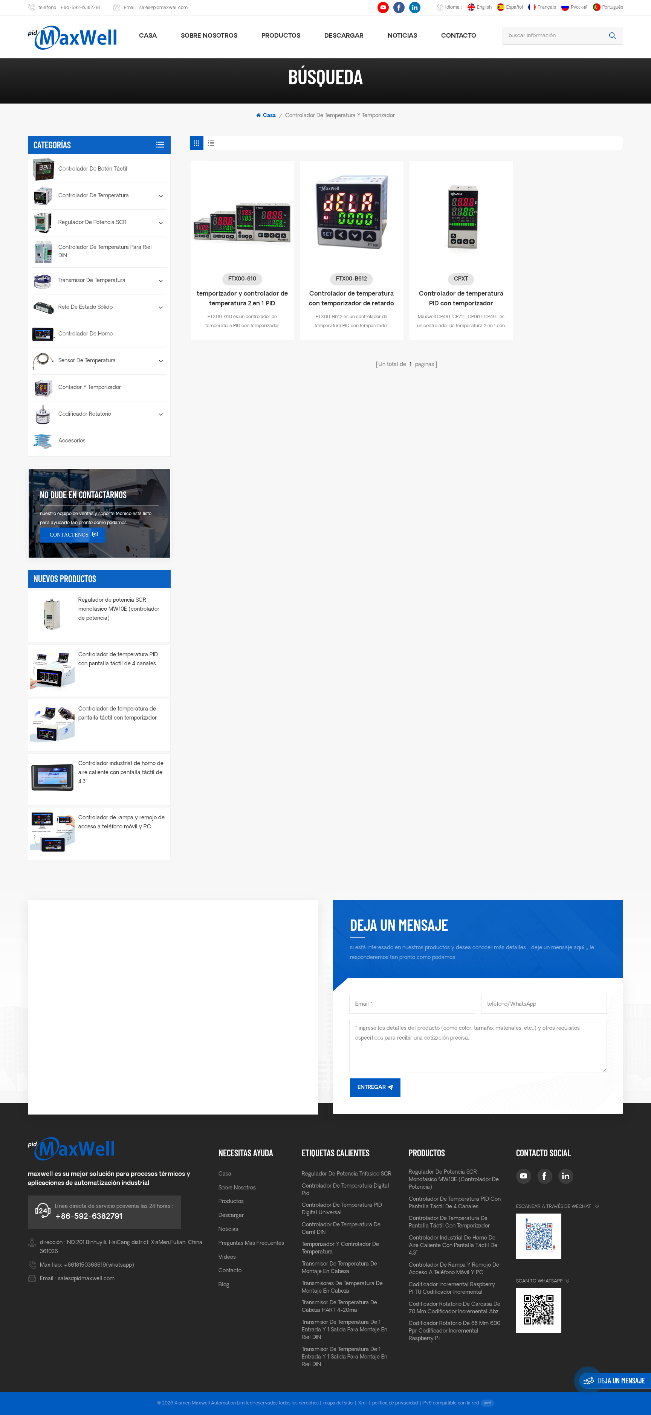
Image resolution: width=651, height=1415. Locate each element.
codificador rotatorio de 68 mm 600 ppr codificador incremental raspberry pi (454, 1331)
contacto (230, 1271)
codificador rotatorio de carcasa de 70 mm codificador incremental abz (454, 1308)
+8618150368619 (85, 1265)
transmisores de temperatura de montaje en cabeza (342, 1287)
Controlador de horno (85, 334)
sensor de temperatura (87, 361)
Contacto (458, 36)
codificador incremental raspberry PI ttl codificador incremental (452, 1288)
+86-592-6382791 (80, 8)
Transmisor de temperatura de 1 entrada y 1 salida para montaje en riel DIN (344, 1330)
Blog (224, 1285)
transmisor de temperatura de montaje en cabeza (339, 1268)
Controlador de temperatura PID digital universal (342, 1209)
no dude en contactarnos (83, 494)
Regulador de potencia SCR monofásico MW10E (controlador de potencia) (118, 609)
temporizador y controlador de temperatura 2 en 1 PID (242, 299)
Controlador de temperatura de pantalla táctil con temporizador (117, 713)
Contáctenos (69, 535)
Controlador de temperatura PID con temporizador (461, 299)
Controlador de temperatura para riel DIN (105, 252)
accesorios (72, 441)
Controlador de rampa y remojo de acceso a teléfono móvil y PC (121, 822)
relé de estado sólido (85, 307)
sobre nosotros (209, 36)
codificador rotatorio (84, 414)
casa (148, 36)
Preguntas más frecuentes (251, 1243)
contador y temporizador (89, 387)
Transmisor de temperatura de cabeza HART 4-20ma (339, 1306)
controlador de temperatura (93, 196)
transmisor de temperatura (91, 281)
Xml (362, 1403)
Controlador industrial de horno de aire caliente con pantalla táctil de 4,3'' (121, 773)
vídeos (227, 1257)
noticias (402, 36)
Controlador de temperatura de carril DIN (341, 1228)
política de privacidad (395, 1403)
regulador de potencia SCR (92, 223)
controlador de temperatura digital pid (345, 1190)
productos (280, 36)
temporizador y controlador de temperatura (340, 1248)
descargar (344, 36)
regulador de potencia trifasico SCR (346, 1174)
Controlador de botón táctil (92, 169)
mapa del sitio (338, 1403)
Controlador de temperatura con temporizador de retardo (351, 299)
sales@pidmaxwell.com (163, 8)
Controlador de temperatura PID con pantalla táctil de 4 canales (118, 659)
